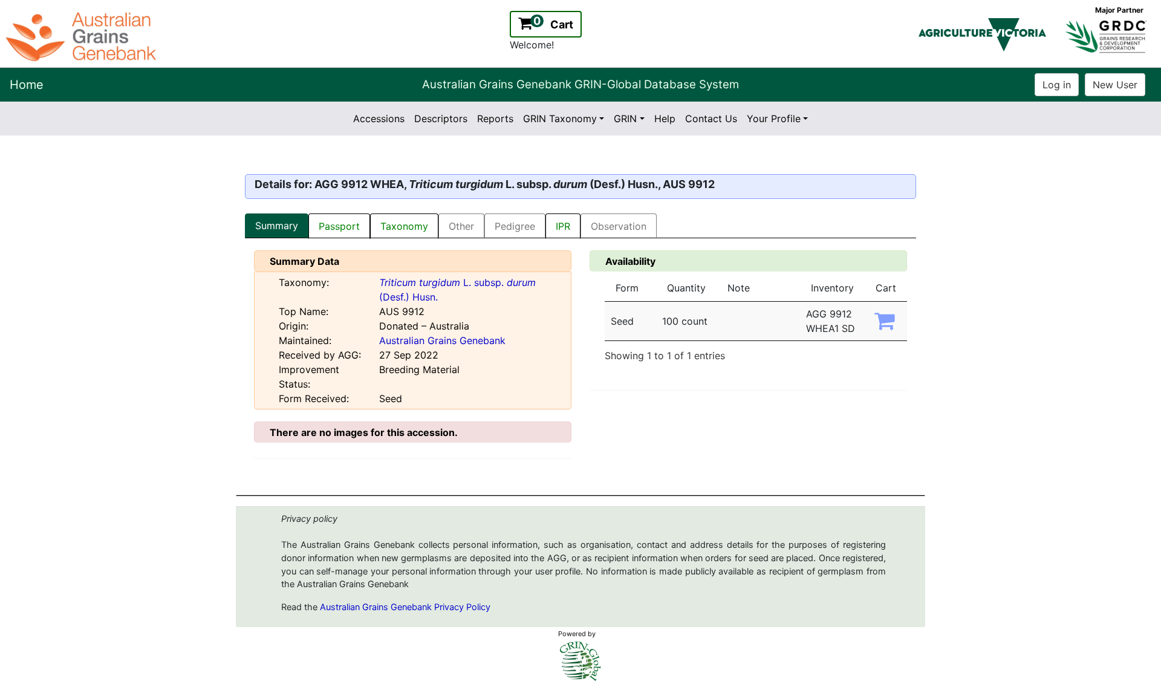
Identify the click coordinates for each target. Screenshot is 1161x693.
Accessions (379, 118)
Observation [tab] (618, 226)
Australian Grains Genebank (442, 340)
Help (664, 118)
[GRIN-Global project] (580, 661)
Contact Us (711, 118)
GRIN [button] (625, 118)
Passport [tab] (339, 226)
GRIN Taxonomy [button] (560, 118)
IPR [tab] (563, 226)
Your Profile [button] (774, 118)
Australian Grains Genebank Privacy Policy (405, 607)
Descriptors (440, 118)
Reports (495, 118)
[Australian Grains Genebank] (82, 36)
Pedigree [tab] (515, 226)
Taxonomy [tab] (404, 226)
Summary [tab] (276, 226)
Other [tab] (461, 226)
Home (27, 84)
